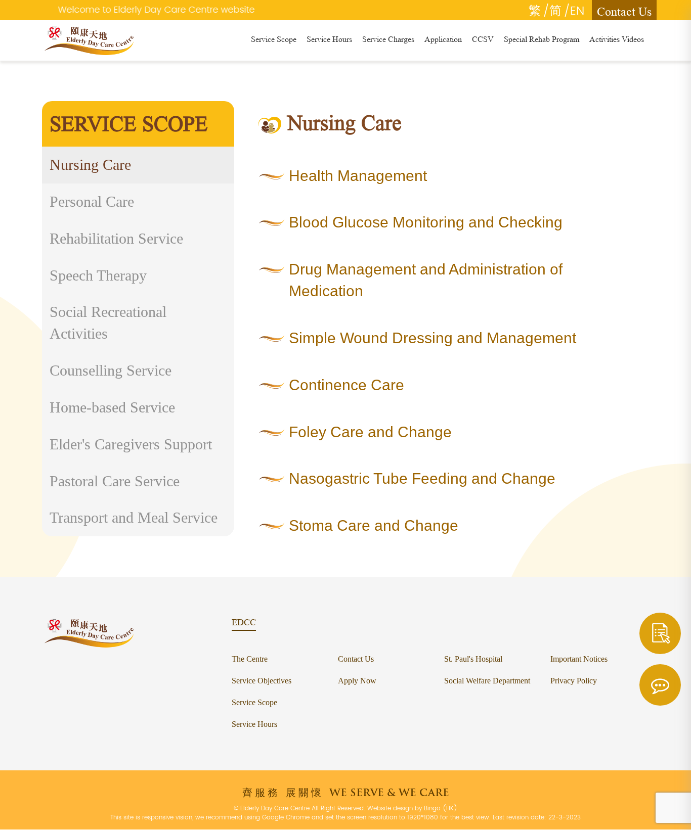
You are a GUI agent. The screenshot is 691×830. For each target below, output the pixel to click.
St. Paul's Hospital (473, 659)
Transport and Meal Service (134, 517)
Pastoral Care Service (115, 481)
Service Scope (273, 39)
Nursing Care (90, 164)
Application (443, 39)
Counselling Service (110, 370)
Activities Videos (616, 39)
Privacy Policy (573, 680)
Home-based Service (112, 407)
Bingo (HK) (440, 808)
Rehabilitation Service (116, 238)
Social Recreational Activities (108, 322)
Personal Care (92, 201)
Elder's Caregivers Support (131, 444)
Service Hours (329, 39)
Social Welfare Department (487, 680)
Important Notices (579, 659)
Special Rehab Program (541, 39)
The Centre (250, 659)
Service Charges (388, 39)
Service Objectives (261, 680)
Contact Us (624, 11)
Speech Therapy (98, 275)
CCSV (483, 39)
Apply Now (357, 680)
